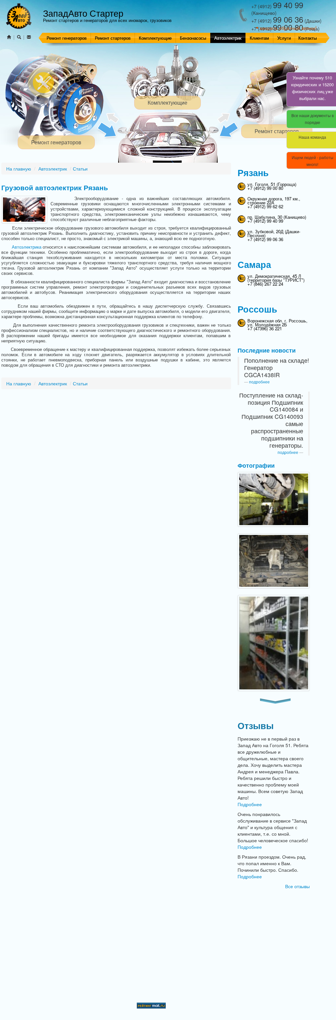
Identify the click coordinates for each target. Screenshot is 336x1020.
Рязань (253, 172)
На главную (18, 168)
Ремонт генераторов (67, 38)
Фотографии (256, 465)
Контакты (307, 38)
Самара (254, 264)
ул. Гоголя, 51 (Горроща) (271, 184)
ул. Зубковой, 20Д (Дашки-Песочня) (273, 233)
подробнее (259, 381)
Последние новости (267, 350)
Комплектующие (155, 38)
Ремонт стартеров (113, 38)
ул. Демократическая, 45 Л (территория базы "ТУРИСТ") (275, 278)
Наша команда (312, 137)
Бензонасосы (193, 38)
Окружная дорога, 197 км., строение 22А (273, 200)
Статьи (80, 168)
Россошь (257, 309)
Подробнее (250, 804)
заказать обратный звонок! (288, 28)
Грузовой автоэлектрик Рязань (54, 187)
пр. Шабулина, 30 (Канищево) (276, 217)
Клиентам (259, 38)
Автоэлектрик (228, 38)
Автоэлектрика (26, 247)
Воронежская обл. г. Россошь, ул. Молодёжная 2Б (277, 322)
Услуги (284, 38)
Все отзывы (297, 886)
